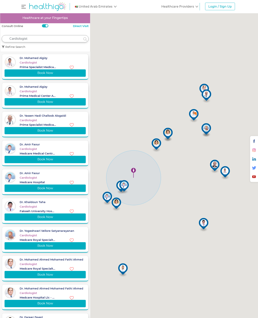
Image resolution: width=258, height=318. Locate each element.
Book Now (45, 73)
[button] (95, 6)
